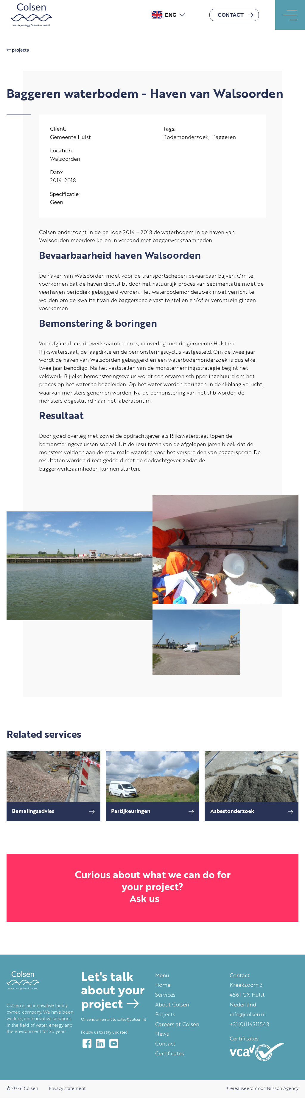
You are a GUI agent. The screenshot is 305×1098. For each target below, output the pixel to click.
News (162, 1034)
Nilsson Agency (282, 1089)
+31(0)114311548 (249, 1024)
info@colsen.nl (248, 1014)
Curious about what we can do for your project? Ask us (153, 887)
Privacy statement (67, 1089)
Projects (20, 50)
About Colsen (172, 1005)
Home (162, 985)
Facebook (87, 1043)
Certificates (169, 1054)
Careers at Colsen (177, 1024)
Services (165, 995)
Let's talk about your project (113, 991)
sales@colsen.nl (131, 1020)
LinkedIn (100, 1043)
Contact (231, 15)
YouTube (114, 1043)
